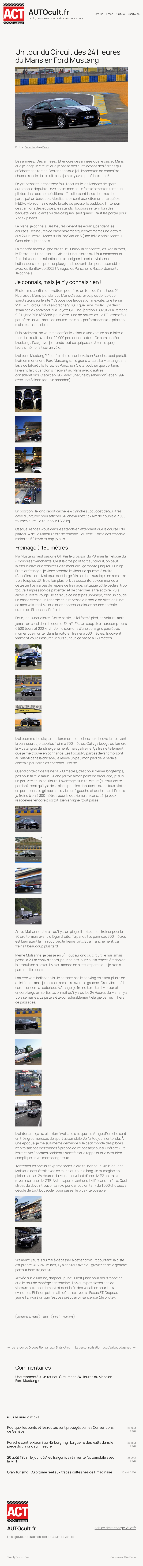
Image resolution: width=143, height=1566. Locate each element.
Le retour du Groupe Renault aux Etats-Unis (41, 1347)
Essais (45, 147)
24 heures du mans (27, 1316)
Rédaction (30, 147)
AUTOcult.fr (49, 12)
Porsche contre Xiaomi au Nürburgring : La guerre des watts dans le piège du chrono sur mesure (60, 1444)
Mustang (68, 1316)
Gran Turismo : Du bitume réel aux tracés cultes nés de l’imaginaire (59, 1472)
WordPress (130, 1557)
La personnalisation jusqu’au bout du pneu (103, 1347)
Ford (55, 1316)
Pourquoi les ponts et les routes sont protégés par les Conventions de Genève (60, 1429)
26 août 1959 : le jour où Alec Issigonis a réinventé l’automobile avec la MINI (60, 1459)
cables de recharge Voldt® (115, 1527)
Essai (45, 1316)
